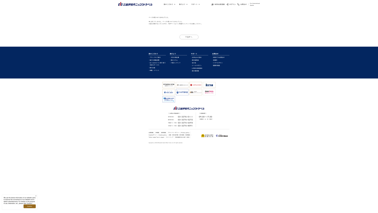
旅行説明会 (195, 60)
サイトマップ (169, 137)
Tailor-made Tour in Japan (156, 137)
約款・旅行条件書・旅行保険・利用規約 (179, 134)
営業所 (215, 60)
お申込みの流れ (197, 57)
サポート (194, 4)
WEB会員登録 (220, 4)
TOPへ (189, 37)
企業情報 (151, 132)
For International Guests (255, 4)
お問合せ (243, 4)
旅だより (182, 4)
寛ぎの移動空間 (154, 60)
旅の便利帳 (195, 71)
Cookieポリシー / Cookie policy (158, 134)
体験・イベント (154, 70)
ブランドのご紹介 (155, 57)
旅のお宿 (152, 67)
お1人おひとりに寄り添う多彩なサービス (158, 64)
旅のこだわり (168, 4)
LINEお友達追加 (197, 68)
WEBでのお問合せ (219, 57)
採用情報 (163, 132)
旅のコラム (174, 60)
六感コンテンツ (175, 63)
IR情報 (157, 132)
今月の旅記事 (175, 57)
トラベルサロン (218, 63)
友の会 (194, 63)
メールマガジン (197, 65)
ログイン (232, 4)
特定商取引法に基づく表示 (182, 137)
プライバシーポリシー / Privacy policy (178, 132)
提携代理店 (216, 65)
